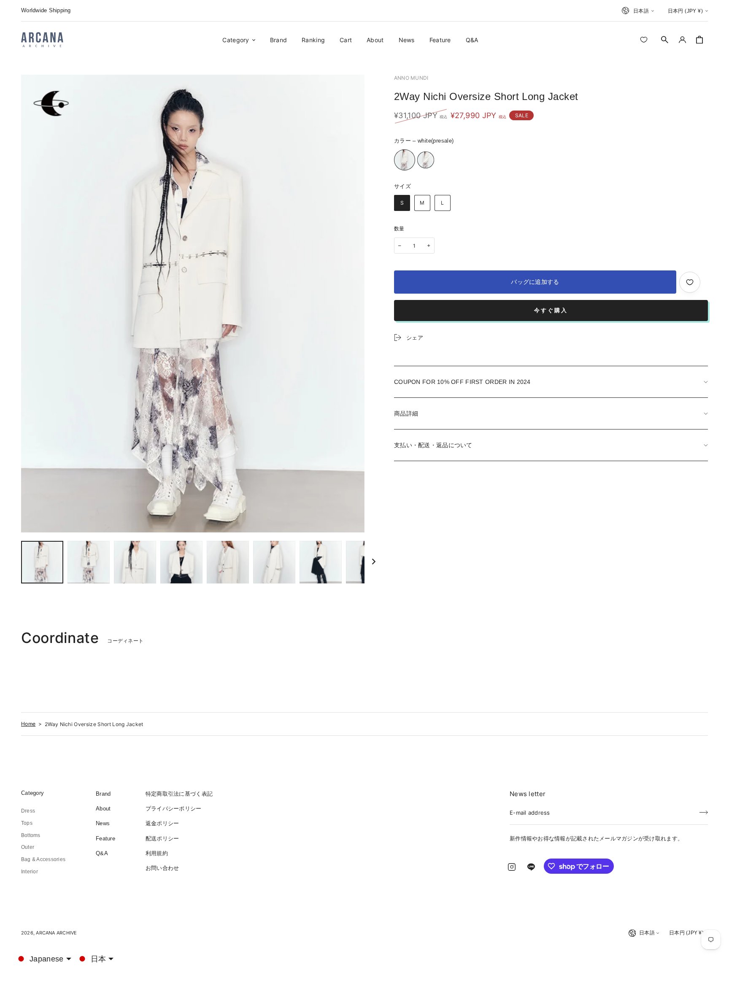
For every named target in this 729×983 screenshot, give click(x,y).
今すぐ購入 (551, 310)
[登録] (703, 810)
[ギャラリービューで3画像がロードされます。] (135, 562)
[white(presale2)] (425, 159)
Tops (26, 823)
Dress (28, 811)
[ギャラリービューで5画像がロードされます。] (228, 562)
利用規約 (157, 853)
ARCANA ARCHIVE (56, 933)
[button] (665, 39)
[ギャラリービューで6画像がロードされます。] (274, 562)
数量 (399, 229)
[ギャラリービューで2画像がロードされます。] (89, 562)
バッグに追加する (535, 281)
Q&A (102, 853)
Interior (29, 872)
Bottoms (30, 835)
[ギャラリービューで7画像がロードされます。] (321, 562)
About (103, 808)
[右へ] (373, 562)
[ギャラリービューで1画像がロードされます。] (42, 562)
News (103, 823)
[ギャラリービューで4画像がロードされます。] (181, 562)
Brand (103, 794)
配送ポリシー (162, 838)
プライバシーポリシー (174, 808)
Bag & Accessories (43, 859)
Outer (27, 847)
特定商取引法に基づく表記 (179, 794)
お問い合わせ (162, 868)
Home (28, 724)
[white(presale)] (404, 159)
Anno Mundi (411, 78)
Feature (105, 838)
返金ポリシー (162, 823)
